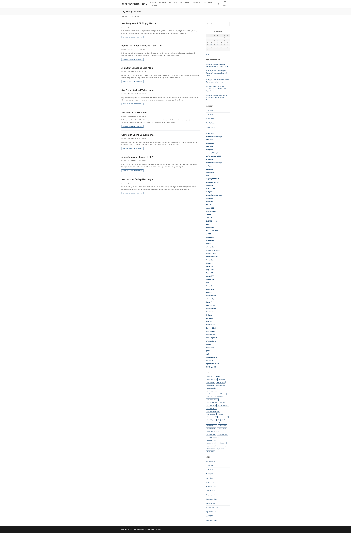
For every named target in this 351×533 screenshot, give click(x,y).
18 (211, 44)
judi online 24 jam (212, 399)
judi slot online (211, 408)
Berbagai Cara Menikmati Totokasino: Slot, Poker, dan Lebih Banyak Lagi (216, 88)
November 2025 (212, 499)
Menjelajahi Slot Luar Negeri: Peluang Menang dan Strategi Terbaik (216, 73)
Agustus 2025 (211, 512)
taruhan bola (211, 449)
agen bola (210, 376)
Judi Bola (209, 110)
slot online (223, 446)
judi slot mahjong (223, 405)
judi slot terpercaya (213, 411)
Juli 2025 (209, 516)
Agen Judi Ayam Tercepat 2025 (137, 157)
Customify (158, 529)
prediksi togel (211, 428)
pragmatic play (211, 425)
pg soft (218, 423)
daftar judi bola (220, 385)
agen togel (222, 379)
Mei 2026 (209, 474)
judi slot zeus (211, 414)
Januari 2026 (210, 491)
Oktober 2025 (211, 503)
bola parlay (210, 385)
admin (125, 27)
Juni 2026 (209, 470)
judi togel (220, 414)
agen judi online (212, 379)
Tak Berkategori (211, 123)
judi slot (222, 402)
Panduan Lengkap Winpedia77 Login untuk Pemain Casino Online (216, 97)
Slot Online (142, 71)
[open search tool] (218, 4)
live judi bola (221, 420)
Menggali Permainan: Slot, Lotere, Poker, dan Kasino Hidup (217, 81)
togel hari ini (220, 449)
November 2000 (212, 520)
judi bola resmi (219, 396)
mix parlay (210, 423)
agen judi (218, 376)
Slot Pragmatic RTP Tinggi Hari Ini (138, 23)
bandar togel (220, 382)
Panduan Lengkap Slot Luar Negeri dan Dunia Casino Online (217, 65)
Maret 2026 (210, 482)
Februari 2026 (211, 486)
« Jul (208, 55)
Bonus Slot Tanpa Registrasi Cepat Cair (141, 45)
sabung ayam (222, 428)
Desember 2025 (211, 495)
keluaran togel (223, 417)
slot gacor (223, 443)
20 (217, 44)
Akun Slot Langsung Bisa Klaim (137, 68)
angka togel (210, 382)
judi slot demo (211, 405)
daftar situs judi (211, 388)
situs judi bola (211, 434)
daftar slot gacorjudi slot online (216, 394)
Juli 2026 (209, 465)
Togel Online (210, 127)
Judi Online (142, 27)
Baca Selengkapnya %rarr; (132, 37)
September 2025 (212, 507)
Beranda (124, 16)
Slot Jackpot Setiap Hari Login (137, 179)
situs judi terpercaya (213, 437)
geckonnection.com (134, 4)
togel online (210, 451)
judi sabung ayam (212, 402)
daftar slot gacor (212, 391)
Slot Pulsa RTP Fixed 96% (134, 112)
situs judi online (222, 434)
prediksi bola (222, 425)
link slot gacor (211, 420)
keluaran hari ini (212, 417)
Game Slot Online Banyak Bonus (138, 135)
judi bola (209, 396)
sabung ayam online (213, 431)
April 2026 (210, 478)
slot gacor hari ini (212, 446)
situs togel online (212, 443)
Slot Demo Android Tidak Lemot (137, 90)
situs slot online (211, 440)
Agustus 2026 (211, 461)
